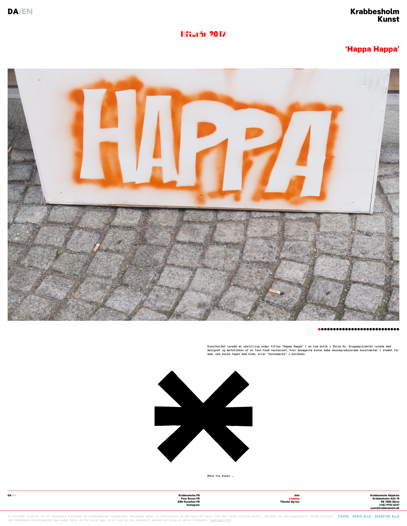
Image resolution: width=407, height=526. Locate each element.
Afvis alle (362, 516)
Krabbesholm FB (189, 495)
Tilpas (343, 516)
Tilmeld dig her (290, 501)
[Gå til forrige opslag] (203, 464)
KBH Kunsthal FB (189, 501)
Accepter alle (387, 516)
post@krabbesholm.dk (385, 508)
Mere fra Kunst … (220, 476)
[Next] (370, 194)
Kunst (388, 19)
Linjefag (294, 498)
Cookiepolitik (220, 520)
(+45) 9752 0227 (389, 504)
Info (297, 495)
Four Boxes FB (190, 498)
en (27, 11)
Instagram (193, 504)
